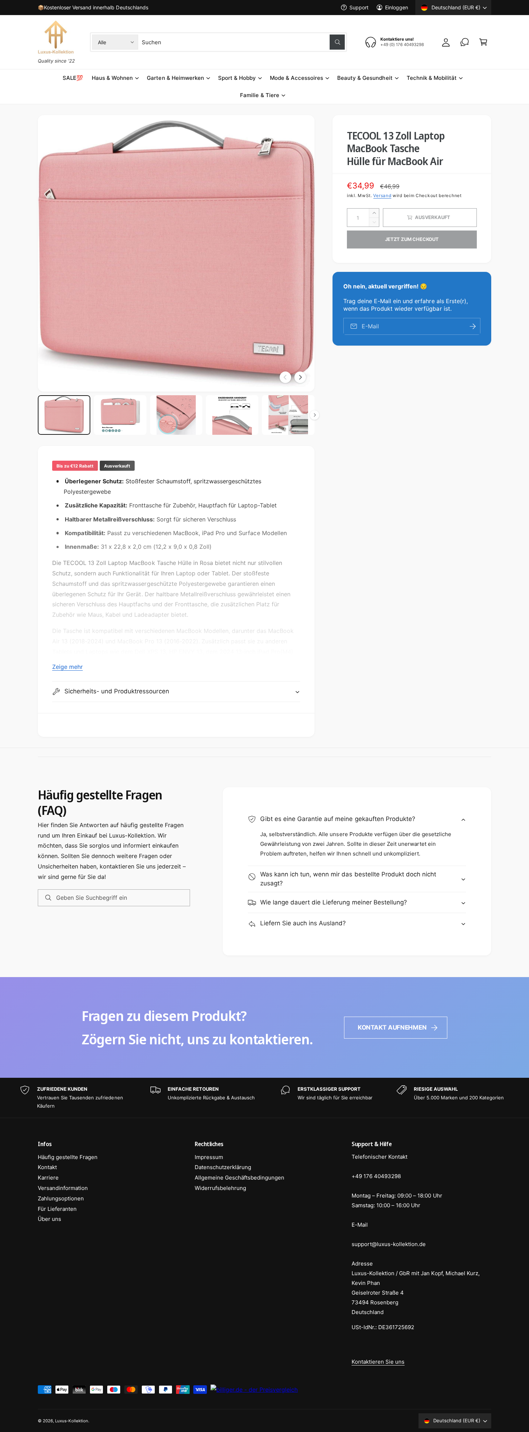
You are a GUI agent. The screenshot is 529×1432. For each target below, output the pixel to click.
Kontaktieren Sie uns (378, 1361)
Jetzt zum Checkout (412, 239)
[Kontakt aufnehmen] (464, 42)
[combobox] (243, 42)
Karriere (48, 1177)
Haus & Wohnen (112, 77)
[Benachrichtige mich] (472, 326)
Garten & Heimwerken (175, 77)
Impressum (209, 1157)
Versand (382, 195)
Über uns (49, 1219)
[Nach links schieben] (285, 377)
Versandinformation (63, 1188)
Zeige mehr (67, 666)
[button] (483, 42)
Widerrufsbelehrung (220, 1188)
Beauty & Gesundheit (364, 77)
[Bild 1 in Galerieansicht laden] (64, 415)
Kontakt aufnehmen (392, 1027)
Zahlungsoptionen (61, 1198)
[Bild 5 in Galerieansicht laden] (288, 415)
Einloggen (396, 7)
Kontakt (47, 1167)
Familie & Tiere (259, 95)
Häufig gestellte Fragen (68, 1157)
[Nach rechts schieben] (300, 377)
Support (359, 7)
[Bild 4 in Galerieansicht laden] (232, 415)
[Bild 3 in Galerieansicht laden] (176, 415)
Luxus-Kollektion (71, 1420)
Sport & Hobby (237, 77)
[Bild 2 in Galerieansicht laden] (120, 415)
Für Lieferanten (57, 1208)
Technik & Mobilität (432, 77)
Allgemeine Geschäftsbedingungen (240, 1177)
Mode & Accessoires (296, 77)
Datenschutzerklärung (223, 1167)
